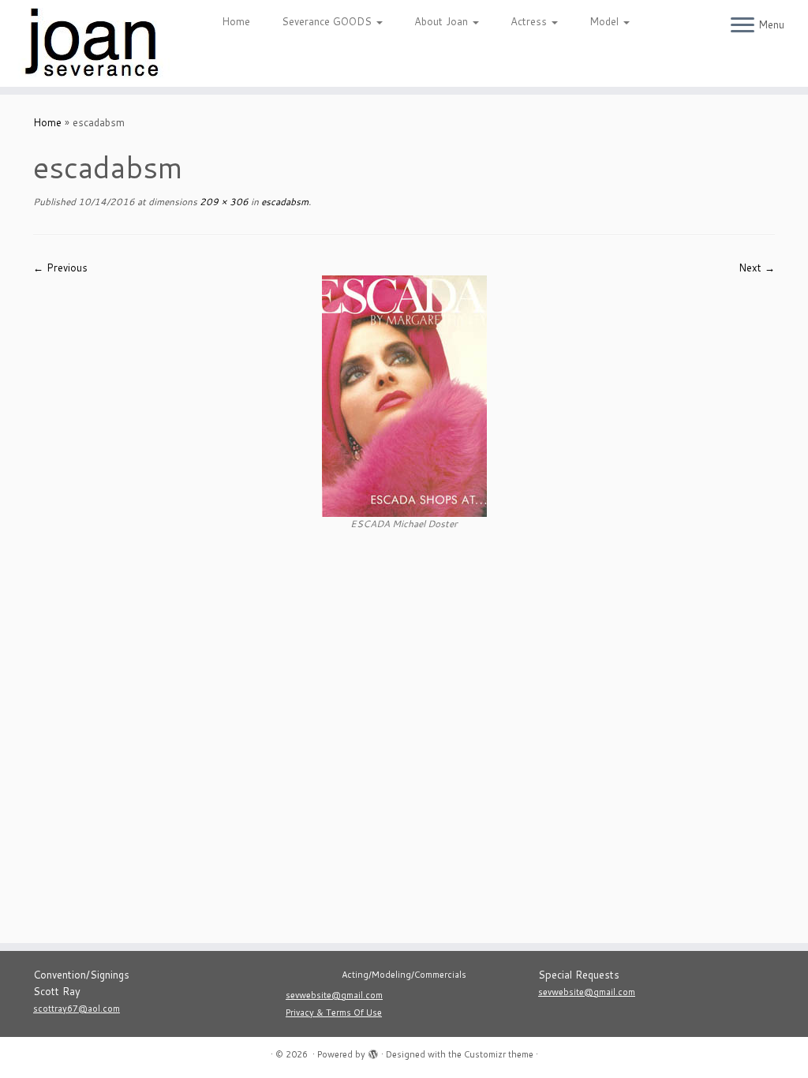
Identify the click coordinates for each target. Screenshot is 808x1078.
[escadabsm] (404, 395)
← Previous (60, 267)
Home (236, 21)
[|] (94, 43)
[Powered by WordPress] (373, 1051)
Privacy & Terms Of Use (334, 1012)
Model (605, 21)
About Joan (442, 21)
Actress (530, 21)
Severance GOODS (328, 21)
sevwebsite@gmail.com (334, 995)
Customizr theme (498, 1054)
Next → (757, 267)
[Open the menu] (742, 26)
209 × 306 (223, 201)
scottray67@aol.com (76, 1008)
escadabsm (284, 201)
